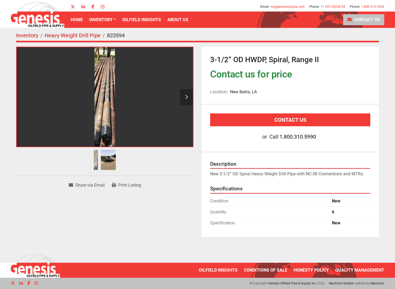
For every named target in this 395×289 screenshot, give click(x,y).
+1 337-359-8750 (333, 7)
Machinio (377, 283)
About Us (177, 19)
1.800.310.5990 (372, 7)
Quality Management (359, 270)
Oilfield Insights (141, 19)
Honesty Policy (311, 270)
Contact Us (367, 19)
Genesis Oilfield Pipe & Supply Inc (292, 283)
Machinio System (341, 283)
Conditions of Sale (265, 270)
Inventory (101, 19)
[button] (102, 20)
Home (77, 19)
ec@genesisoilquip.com (288, 7)
